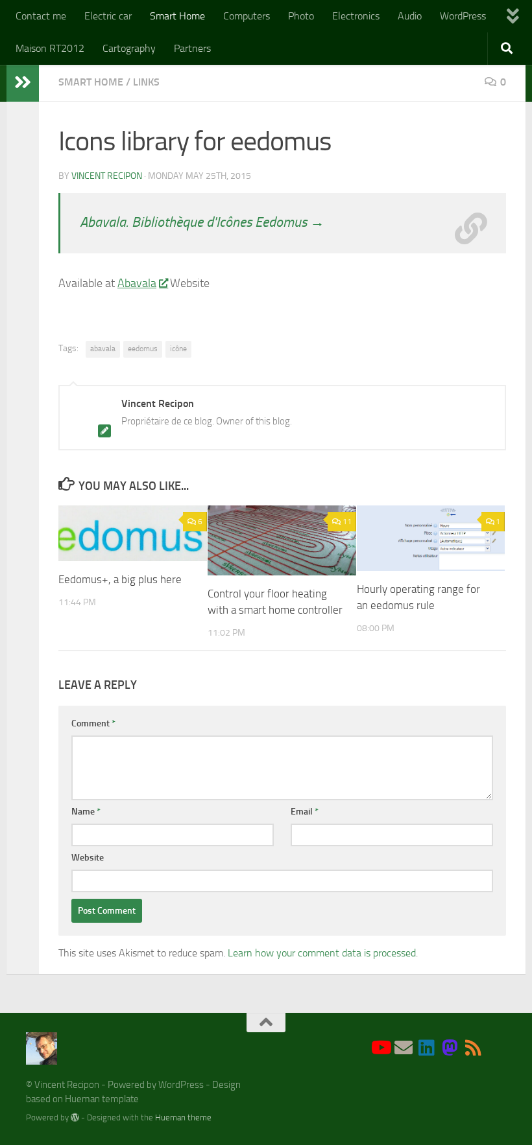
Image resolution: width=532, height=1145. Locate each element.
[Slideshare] (497, 1048)
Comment (93, 723)
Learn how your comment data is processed (322, 953)
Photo (301, 16)
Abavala (136, 283)
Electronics (356, 16)
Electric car (108, 16)
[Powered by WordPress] (75, 1117)
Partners (192, 48)
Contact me (41, 16)
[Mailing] (403, 1048)
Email (305, 811)
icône (178, 348)
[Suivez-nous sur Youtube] (380, 1048)
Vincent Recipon (106, 175)
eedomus (143, 348)
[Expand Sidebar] (22, 82)
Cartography (129, 48)
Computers (246, 16)
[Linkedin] (427, 1048)
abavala (102, 348)
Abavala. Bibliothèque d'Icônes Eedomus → (202, 222)
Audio (410, 16)
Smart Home (177, 16)
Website (87, 857)
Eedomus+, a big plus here (120, 579)
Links (146, 82)
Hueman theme (183, 1117)
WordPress (463, 16)
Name (86, 811)
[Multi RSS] (474, 1048)
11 (347, 521)
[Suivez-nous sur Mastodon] (450, 1048)
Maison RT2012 (50, 48)
